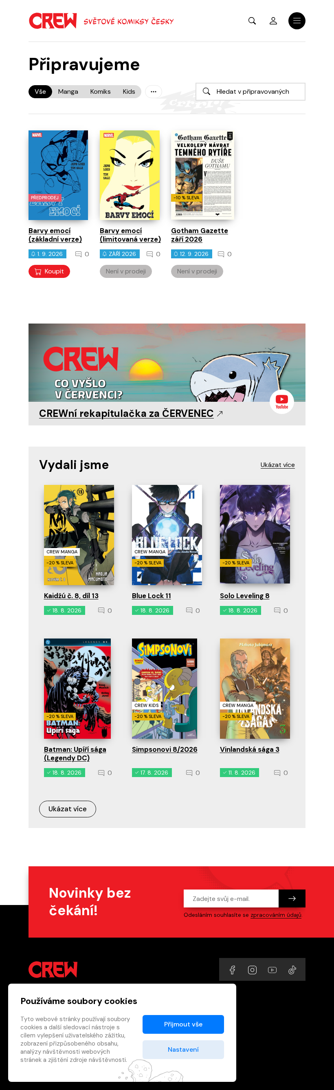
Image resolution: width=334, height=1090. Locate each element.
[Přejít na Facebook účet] (233, 969)
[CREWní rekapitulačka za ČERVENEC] (167, 372)
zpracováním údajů (275, 914)
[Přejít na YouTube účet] (273, 969)
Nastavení (183, 1049)
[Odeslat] (292, 898)
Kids (129, 91)
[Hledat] (206, 91)
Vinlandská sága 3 (249, 749)
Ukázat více (67, 808)
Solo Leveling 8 (245, 595)
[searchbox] (250, 92)
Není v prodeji (126, 271)
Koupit (54, 271)
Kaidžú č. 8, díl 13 (71, 595)
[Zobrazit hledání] (252, 20)
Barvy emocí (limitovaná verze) (130, 235)
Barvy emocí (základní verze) (55, 235)
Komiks (100, 91)
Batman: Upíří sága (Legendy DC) (75, 753)
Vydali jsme (74, 465)
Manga (68, 91)
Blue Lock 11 (151, 595)
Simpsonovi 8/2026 (165, 749)
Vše (40, 91)
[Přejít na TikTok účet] (292, 969)
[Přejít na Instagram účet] (253, 969)
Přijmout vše (183, 1024)
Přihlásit (273, 20)
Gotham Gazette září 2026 (199, 235)
